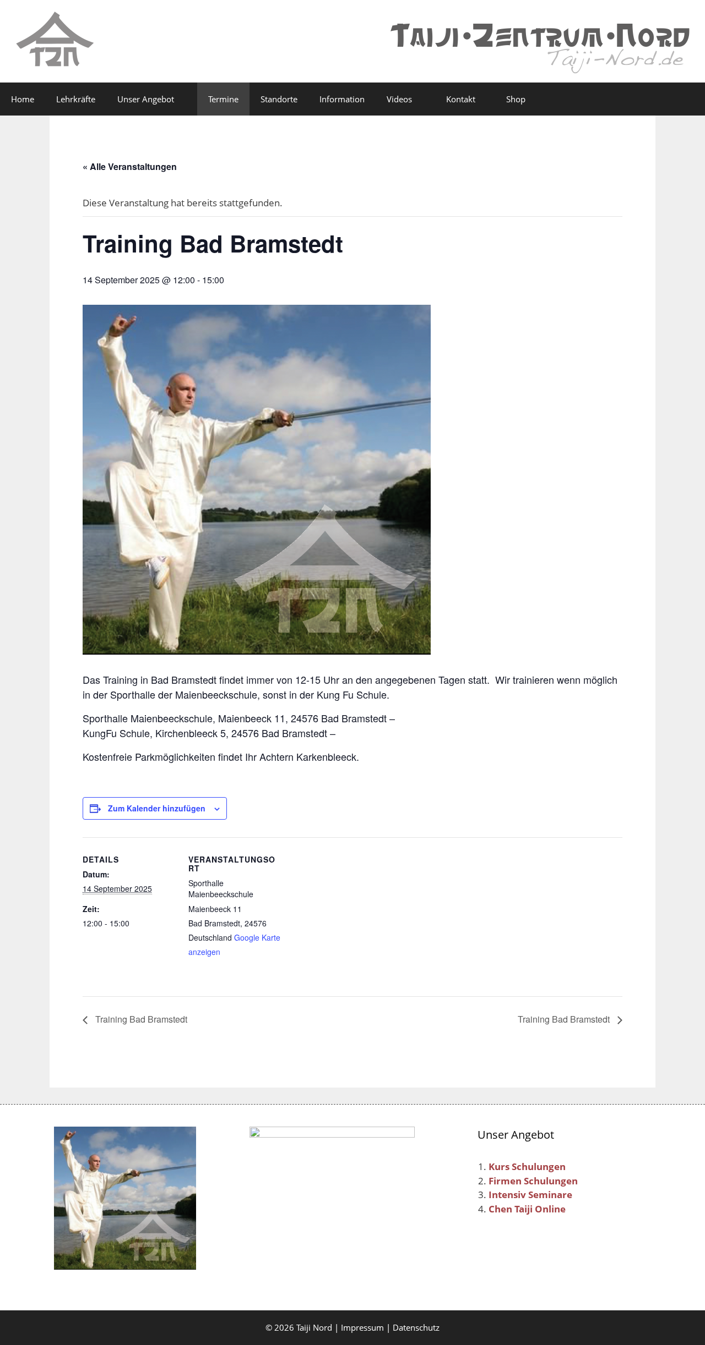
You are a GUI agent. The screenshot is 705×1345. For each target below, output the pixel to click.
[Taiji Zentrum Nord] (55, 40)
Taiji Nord (314, 1327)
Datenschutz (416, 1327)
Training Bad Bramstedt (140, 1019)
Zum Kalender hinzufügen (156, 808)
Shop (514, 99)
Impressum (362, 1327)
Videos (399, 99)
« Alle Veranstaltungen (130, 166)
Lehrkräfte (75, 99)
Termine (223, 99)
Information (342, 99)
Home (22, 99)
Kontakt (460, 99)
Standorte (279, 99)
